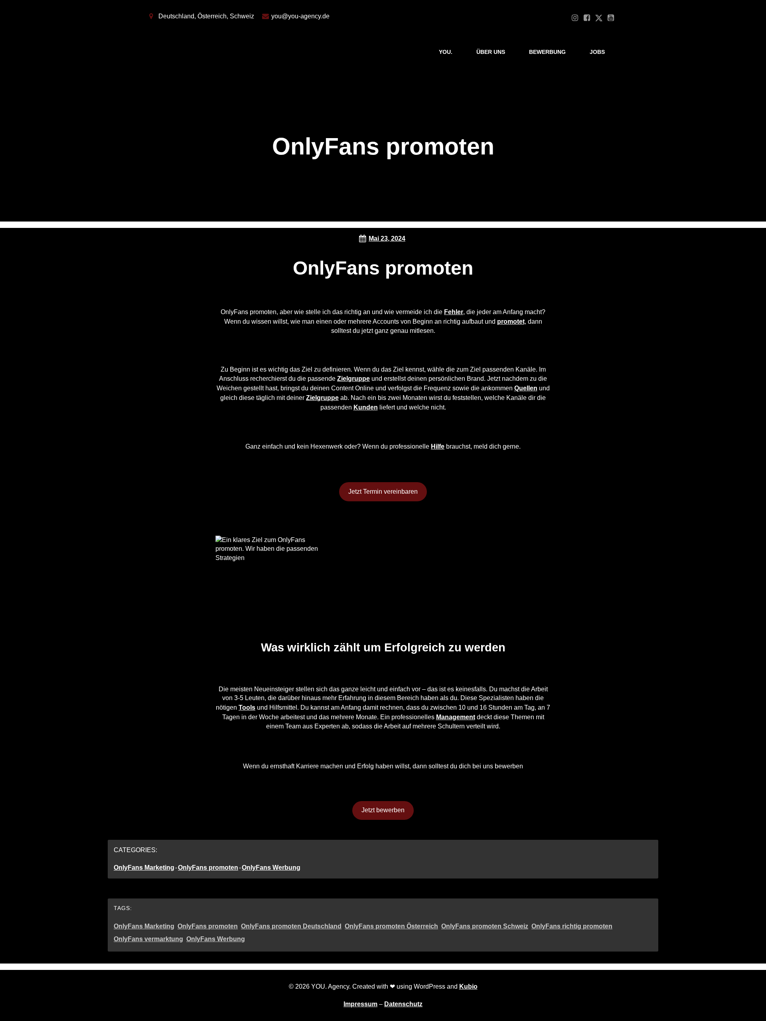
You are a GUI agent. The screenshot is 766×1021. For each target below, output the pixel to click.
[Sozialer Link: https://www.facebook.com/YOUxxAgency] (587, 18)
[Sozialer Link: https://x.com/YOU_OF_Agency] (599, 18)
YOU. (445, 52)
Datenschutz (403, 1004)
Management (455, 717)
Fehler (453, 312)
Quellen (525, 388)
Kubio (468, 986)
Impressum (360, 1004)
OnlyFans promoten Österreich (391, 926)
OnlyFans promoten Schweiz (484, 926)
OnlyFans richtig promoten (571, 926)
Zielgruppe (353, 378)
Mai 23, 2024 (387, 238)
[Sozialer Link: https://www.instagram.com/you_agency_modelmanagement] (575, 18)
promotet (511, 321)
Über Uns (490, 52)
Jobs (597, 52)
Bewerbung (547, 52)
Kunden (365, 407)
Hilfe (437, 446)
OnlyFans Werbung (271, 867)
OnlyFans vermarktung (148, 939)
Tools (247, 707)
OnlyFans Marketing (144, 867)
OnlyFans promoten (208, 867)
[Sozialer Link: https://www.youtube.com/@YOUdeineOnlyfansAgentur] (611, 18)
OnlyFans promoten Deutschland (291, 926)
